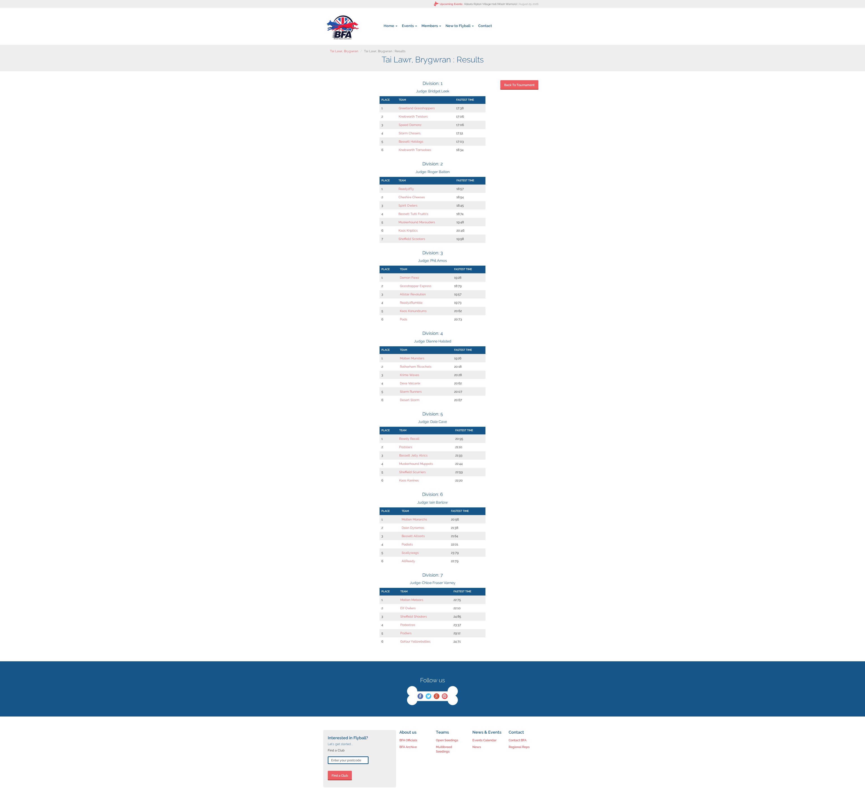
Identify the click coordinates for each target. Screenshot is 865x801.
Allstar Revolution (413, 294)
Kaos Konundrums (413, 311)
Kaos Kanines (409, 480)
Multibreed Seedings (444, 749)
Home (389, 26)
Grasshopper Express (415, 286)
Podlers (406, 633)
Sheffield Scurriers (412, 472)
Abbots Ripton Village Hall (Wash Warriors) (490, 4)
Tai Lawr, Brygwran (344, 51)
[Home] (343, 27)
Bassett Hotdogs (411, 141)
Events (408, 26)
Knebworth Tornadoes (415, 150)
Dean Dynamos (413, 527)
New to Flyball (458, 26)
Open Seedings (447, 740)
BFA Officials (408, 740)
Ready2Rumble (411, 302)
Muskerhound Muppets (416, 464)
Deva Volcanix (410, 383)
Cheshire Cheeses (411, 197)
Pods (403, 319)
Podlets (407, 544)
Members (430, 26)
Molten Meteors (411, 600)
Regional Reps (519, 747)
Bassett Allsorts (413, 536)
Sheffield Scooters (411, 239)
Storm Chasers (410, 133)
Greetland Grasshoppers (417, 108)
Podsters (405, 447)
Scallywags (410, 553)
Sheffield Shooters (413, 616)
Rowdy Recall (409, 438)
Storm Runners (411, 391)
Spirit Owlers (407, 205)
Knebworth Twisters (413, 116)
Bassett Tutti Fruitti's (413, 214)
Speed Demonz (410, 125)
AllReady (408, 561)
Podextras (407, 625)
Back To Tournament (519, 85)
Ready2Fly (406, 189)
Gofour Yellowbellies (415, 641)
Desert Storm (409, 400)
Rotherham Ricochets (415, 366)
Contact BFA (517, 740)
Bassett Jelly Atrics (413, 455)
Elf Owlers (408, 608)
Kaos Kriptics (408, 230)
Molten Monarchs (414, 519)
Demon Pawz (409, 277)
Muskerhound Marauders (416, 222)
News (476, 747)
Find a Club (340, 775)
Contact (485, 26)
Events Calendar (484, 740)
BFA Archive (408, 747)
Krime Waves (409, 375)
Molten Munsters (412, 358)
